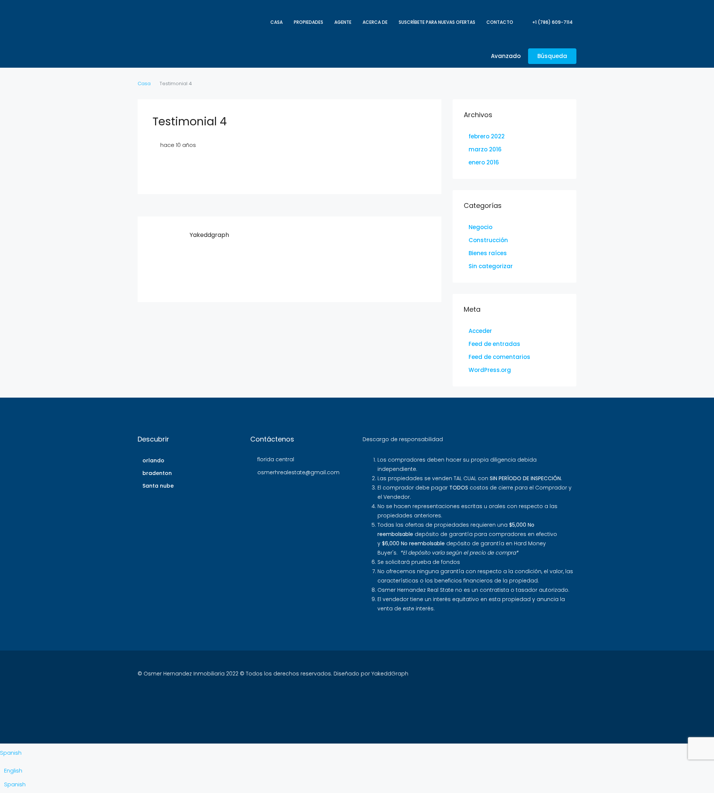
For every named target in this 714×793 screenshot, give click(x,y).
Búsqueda (552, 56)
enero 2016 (484, 162)
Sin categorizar (491, 266)
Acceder (480, 331)
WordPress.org (490, 370)
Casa (276, 22)
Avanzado (505, 56)
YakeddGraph (390, 673)
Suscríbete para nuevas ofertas (437, 22)
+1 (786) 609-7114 (552, 22)
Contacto (499, 22)
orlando (153, 460)
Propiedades (308, 22)
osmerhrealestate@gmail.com (298, 472)
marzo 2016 (485, 149)
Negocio (480, 227)
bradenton (157, 473)
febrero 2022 (487, 136)
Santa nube (158, 485)
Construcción (488, 240)
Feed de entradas (494, 344)
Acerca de (375, 22)
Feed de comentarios (499, 357)
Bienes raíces (488, 253)
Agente (342, 22)
